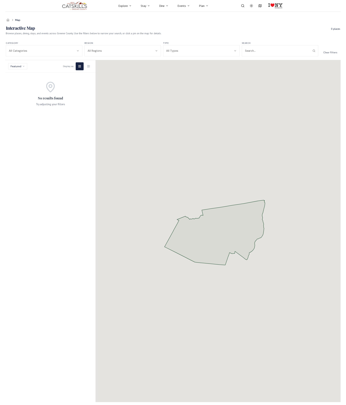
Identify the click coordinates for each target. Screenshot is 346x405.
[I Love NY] (275, 6)
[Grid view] (80, 66)
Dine (162, 6)
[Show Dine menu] (167, 6)
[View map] (260, 6)
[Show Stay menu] (149, 6)
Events (182, 6)
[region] (50, 231)
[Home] (8, 20)
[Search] (243, 6)
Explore (123, 6)
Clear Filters (330, 52)
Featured (16, 66)
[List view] (89, 66)
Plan (202, 6)
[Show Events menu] (188, 6)
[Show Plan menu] (207, 6)
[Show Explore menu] (130, 6)
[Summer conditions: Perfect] (251, 6)
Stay (143, 6)
